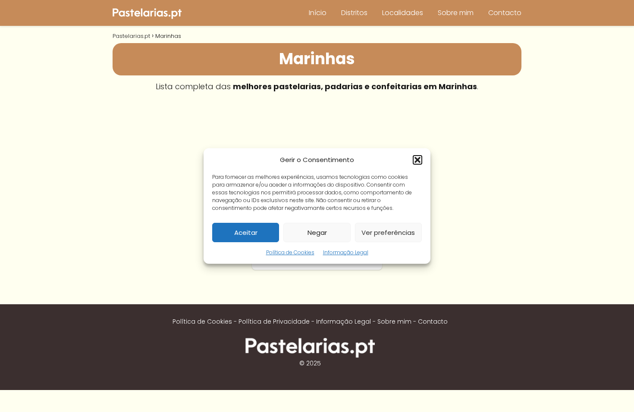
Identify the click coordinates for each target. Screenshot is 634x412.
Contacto (504, 13)
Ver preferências (388, 232)
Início (317, 13)
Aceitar (245, 232)
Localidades (402, 13)
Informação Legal (345, 252)
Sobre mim (456, 13)
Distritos (354, 13)
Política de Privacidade (274, 321)
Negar (317, 232)
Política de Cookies (290, 252)
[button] (417, 160)
